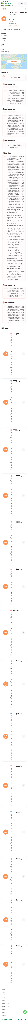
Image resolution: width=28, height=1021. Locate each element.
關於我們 (4, 989)
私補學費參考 (5, 1007)
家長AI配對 (5, 1012)
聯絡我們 (4, 1001)
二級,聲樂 (11, 12)
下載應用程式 (5, 1004)
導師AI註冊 (5, 1015)
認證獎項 (4, 995)
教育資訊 (4, 992)
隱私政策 (4, 1010)
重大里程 (4, 998)
